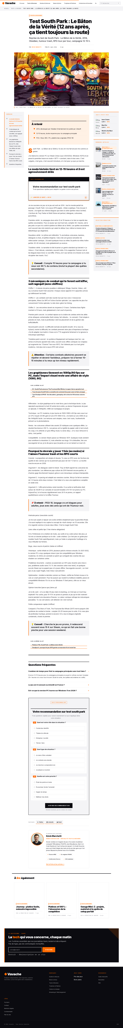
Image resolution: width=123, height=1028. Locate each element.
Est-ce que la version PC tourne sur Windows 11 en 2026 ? (52, 691)
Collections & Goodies (85, 3)
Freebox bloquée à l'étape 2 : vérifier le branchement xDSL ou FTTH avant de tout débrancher (108, 153)
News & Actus (57, 3)
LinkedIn (50, 822)
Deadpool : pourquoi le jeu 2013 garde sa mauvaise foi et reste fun (53, 647)
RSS (99, 983)
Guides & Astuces (45, 3)
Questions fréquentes (15, 164)
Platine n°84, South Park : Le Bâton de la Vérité (47, 645)
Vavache (10, 3)
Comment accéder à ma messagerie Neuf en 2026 (109, 167)
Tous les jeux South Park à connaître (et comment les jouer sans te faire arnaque (58, 392)
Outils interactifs (103, 976)
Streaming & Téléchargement (57, 992)
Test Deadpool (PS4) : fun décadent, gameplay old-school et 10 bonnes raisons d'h (58, 395)
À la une (22, 3)
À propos (6, 1002)
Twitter (41, 822)
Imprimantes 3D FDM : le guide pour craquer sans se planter (109, 207)
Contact (6, 1005)
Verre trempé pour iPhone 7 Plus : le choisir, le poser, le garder (107, 194)
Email (60, 822)
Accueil (6, 8)
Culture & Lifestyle (54, 989)
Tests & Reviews (32, 3)
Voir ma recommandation (59, 805)
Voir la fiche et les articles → (55, 864)
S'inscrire (48, 949)
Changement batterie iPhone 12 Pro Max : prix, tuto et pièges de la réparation (109, 180)
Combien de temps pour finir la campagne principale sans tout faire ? (57, 671)
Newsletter (101, 979)
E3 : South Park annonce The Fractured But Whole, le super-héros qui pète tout (57, 389)
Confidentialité (8, 1011)
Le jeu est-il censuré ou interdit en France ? (46, 685)
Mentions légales (9, 1008)
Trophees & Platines (70, 3)
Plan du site (7, 1014)
